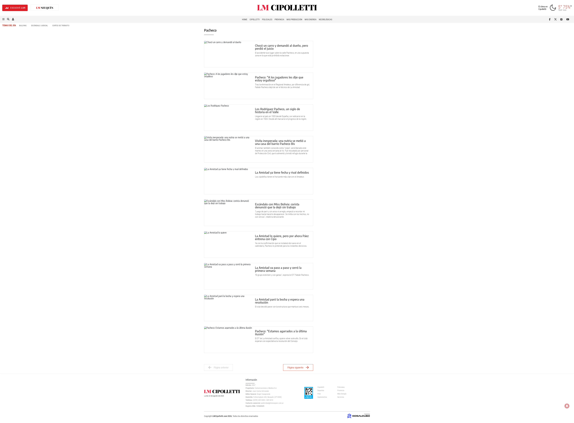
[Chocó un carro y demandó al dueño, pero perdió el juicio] (228, 54)
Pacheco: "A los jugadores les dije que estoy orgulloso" (279, 78)
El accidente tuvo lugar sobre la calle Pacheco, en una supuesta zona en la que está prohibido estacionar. (282, 54)
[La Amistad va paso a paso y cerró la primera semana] (228, 276)
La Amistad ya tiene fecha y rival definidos (282, 172)
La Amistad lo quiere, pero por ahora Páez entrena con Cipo (282, 237)
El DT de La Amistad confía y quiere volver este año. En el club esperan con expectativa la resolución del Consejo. (281, 339)
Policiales (267, 19)
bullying (23, 25)
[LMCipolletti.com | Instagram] (562, 19)
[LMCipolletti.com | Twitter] (556, 19)
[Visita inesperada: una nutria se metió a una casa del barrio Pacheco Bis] (228, 149)
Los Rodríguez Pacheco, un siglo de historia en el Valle (277, 110)
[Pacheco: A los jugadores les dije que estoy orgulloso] (228, 86)
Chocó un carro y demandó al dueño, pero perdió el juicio (281, 47)
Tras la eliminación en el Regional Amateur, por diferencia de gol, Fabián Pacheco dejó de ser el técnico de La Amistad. (282, 86)
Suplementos (322, 397)
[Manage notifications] (567, 406)
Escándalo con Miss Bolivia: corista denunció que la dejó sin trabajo (277, 205)
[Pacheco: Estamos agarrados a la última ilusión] (228, 340)
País (319, 394)
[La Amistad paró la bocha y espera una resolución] (228, 308)
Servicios (340, 397)
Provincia (279, 19)
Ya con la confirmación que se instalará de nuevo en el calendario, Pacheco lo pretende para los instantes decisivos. (281, 244)
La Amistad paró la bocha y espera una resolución (279, 300)
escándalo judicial (39, 25)
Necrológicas (325, 19)
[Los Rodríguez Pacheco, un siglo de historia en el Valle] (228, 117)
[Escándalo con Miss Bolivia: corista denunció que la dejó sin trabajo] (228, 213)
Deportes (320, 390)
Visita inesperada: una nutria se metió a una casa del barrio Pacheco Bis (280, 142)
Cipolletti (255, 19)
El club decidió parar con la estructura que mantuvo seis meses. (282, 306)
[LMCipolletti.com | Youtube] (568, 19)
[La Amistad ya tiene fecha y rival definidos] (228, 181)
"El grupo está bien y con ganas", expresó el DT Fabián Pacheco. (282, 275)
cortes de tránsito (60, 25)
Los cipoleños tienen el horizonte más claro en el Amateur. (279, 176)
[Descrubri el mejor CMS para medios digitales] (359, 417)
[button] (3, 19)
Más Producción (294, 19)
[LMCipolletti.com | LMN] (45, 8)
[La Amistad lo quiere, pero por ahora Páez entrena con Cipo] (228, 244)
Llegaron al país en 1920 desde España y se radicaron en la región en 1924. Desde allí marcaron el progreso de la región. (281, 117)
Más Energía (310, 19)
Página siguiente (295, 367)
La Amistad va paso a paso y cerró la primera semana (278, 269)
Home (244, 19)
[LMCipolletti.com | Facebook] (550, 19)
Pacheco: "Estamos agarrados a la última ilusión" (281, 332)
